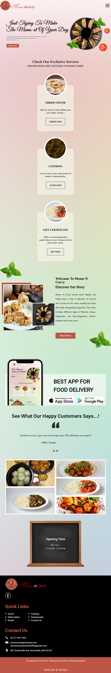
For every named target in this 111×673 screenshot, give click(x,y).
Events (11, 624)
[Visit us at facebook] (8, 599)
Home (11, 617)
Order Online (14, 621)
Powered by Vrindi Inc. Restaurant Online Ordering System (55, 664)
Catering (35, 617)
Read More (65, 335)
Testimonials (37, 621)
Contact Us (36, 624)
